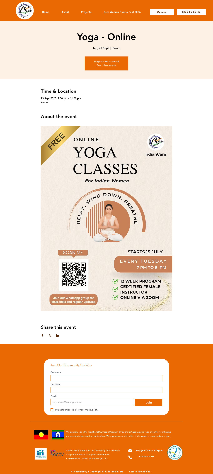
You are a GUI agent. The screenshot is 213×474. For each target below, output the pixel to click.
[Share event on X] (49, 335)
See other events (106, 65)
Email (54, 396)
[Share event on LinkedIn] (57, 335)
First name (56, 372)
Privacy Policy (79, 471)
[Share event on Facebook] (42, 335)
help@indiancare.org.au (149, 450)
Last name (56, 384)
